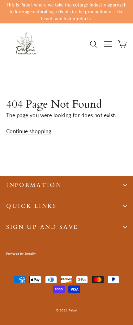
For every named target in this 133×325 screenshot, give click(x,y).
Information (34, 185)
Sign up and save (42, 227)
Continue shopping (28, 131)
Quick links (31, 206)
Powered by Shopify (21, 253)
